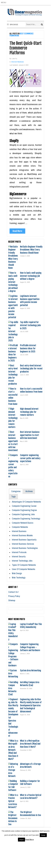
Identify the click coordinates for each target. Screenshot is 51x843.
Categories (16, 491)
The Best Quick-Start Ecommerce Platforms (25, 48)
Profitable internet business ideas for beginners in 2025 (28, 348)
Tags (13, 496)
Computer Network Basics (22, 522)
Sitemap (11, 600)
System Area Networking (30, 670)
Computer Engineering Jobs (23, 514)
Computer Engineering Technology (26, 518)
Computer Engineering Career (24, 505)
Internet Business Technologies (25, 548)
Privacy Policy (14, 596)
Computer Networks (20, 527)
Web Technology (18, 577)
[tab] (16, 491)
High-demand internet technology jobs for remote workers (29, 411)
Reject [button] (21, 840)
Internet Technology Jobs (22, 560)
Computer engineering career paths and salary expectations (30, 458)
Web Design (17, 573)
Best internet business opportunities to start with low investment (29, 435)
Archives (29, 491)
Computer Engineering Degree (24, 510)
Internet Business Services (23, 543)
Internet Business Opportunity (24, 539)
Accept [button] (43, 835)
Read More (17, 231)
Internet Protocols (19, 552)
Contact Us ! (13, 592)
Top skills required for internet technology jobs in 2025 (30, 325)
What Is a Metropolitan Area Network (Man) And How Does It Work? (30, 743)
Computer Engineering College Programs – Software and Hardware (30, 647)
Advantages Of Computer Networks (26, 501)
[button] (4, 2)
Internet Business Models (22, 535)
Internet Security (19, 556)
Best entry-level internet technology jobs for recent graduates (31, 368)
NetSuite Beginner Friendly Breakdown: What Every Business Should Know (31, 249)
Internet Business (17, 62)
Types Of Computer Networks (24, 564)
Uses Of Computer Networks (23, 569)
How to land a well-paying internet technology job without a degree (30, 275)
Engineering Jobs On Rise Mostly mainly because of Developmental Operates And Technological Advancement (30, 705)
